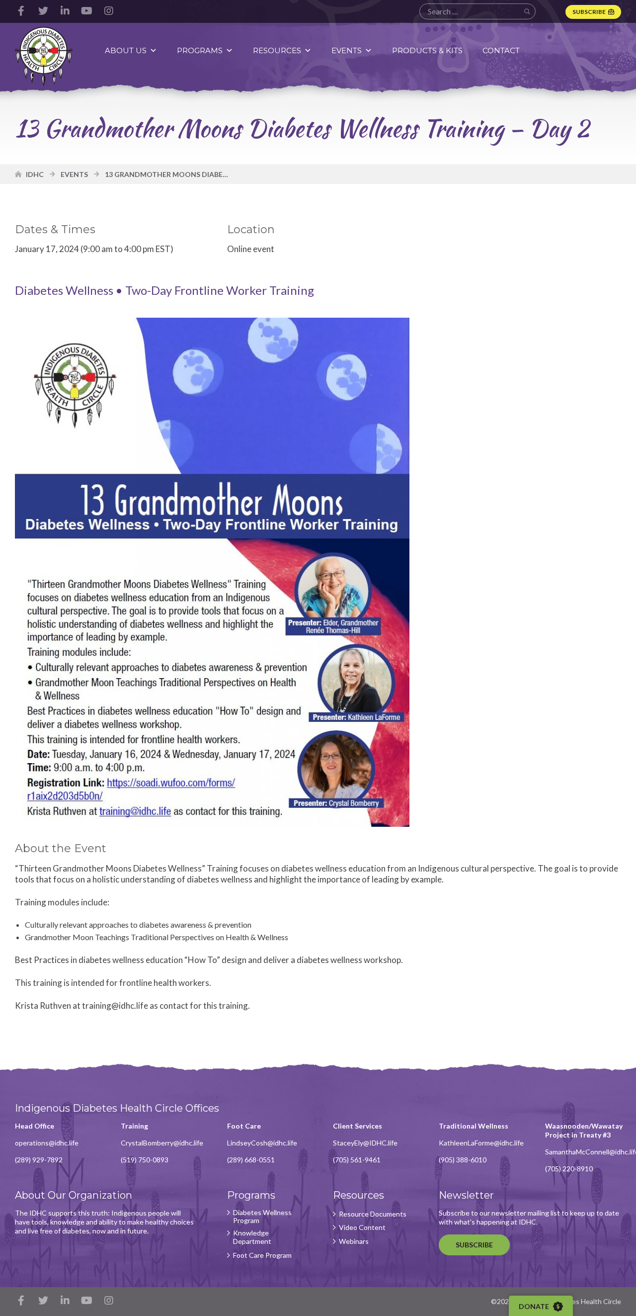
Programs (200, 50)
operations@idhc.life (47, 1143)
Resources (277, 50)
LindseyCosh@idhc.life (262, 1143)
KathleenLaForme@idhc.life (481, 1143)
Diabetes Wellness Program (262, 1217)
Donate (535, 1306)
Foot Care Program (262, 1255)
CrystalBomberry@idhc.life (162, 1143)
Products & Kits (427, 50)
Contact (501, 50)
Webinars (354, 1241)
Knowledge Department (252, 1237)
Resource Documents (372, 1214)
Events (346, 50)
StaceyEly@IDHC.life (365, 1143)
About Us (126, 50)
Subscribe (589, 11)
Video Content (362, 1227)
